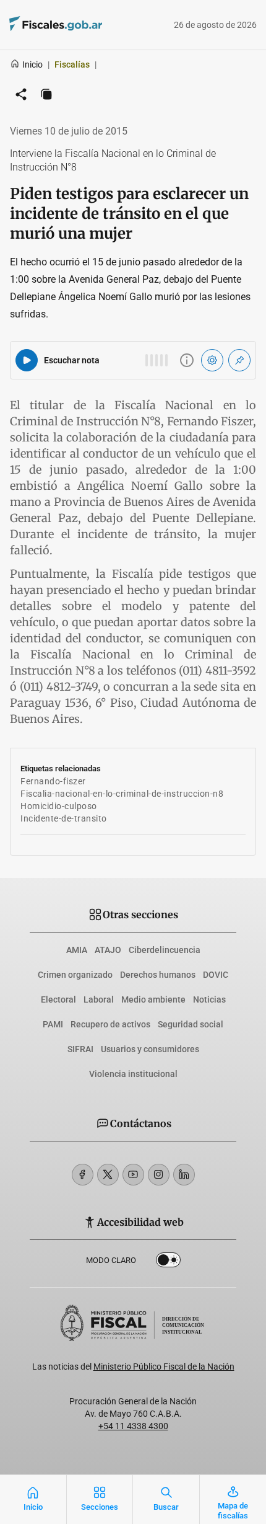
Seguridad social (190, 1024)
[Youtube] (133, 1174)
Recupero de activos (110, 1024)
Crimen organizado (75, 975)
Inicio (32, 64)
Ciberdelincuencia (164, 950)
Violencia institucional (133, 1074)
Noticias (209, 999)
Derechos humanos (157, 975)
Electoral (58, 999)
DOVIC (215, 975)
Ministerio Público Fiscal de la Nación (163, 1366)
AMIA (76, 950)
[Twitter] (108, 1174)
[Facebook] (82, 1174)
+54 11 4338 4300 (133, 1426)
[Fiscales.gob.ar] (89, 25)
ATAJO (108, 950)
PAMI (53, 1024)
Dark (168, 1262)
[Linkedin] (184, 1174)
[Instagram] (158, 1174)
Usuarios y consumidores (150, 1049)
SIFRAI (80, 1049)
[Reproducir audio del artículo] (26, 360)
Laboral (99, 999)
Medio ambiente (153, 999)
